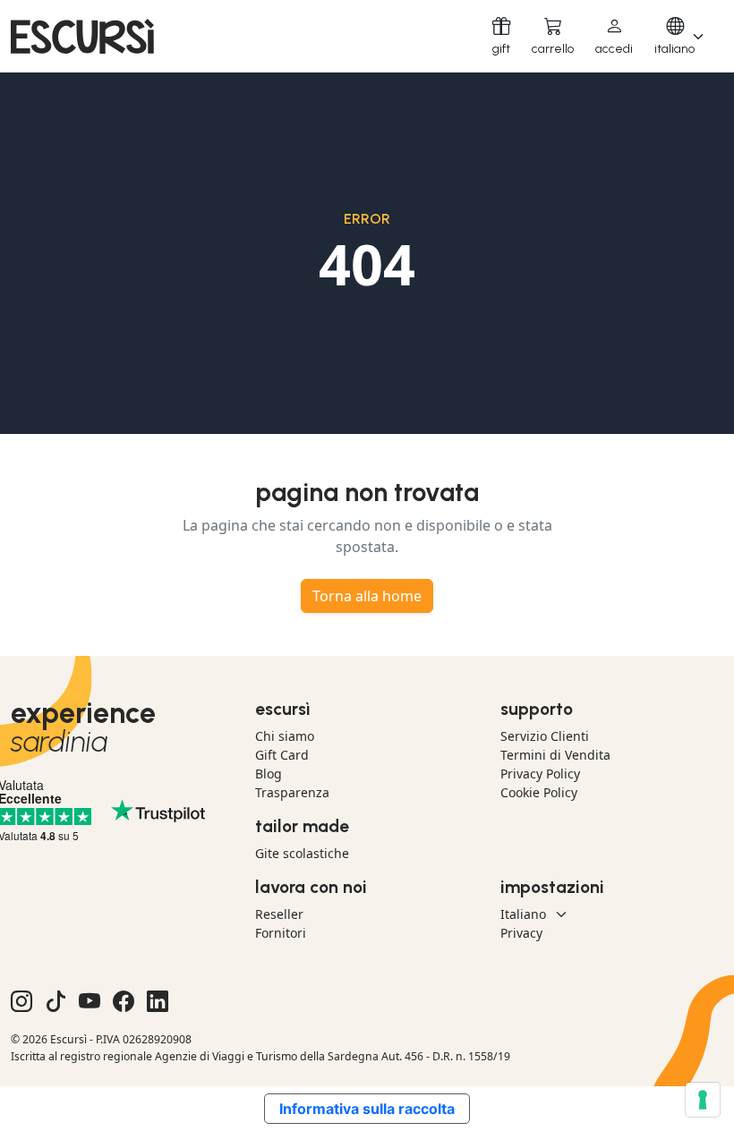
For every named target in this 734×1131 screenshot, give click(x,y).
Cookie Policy (538, 792)
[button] (614, 36)
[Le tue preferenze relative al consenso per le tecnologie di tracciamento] (703, 1100)
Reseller (279, 914)
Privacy (521, 932)
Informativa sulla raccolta (367, 1109)
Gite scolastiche (302, 853)
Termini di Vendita (555, 754)
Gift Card (282, 754)
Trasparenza (292, 792)
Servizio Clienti (544, 735)
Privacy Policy (540, 773)
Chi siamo (284, 735)
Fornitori (280, 932)
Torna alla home (367, 596)
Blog (268, 773)
